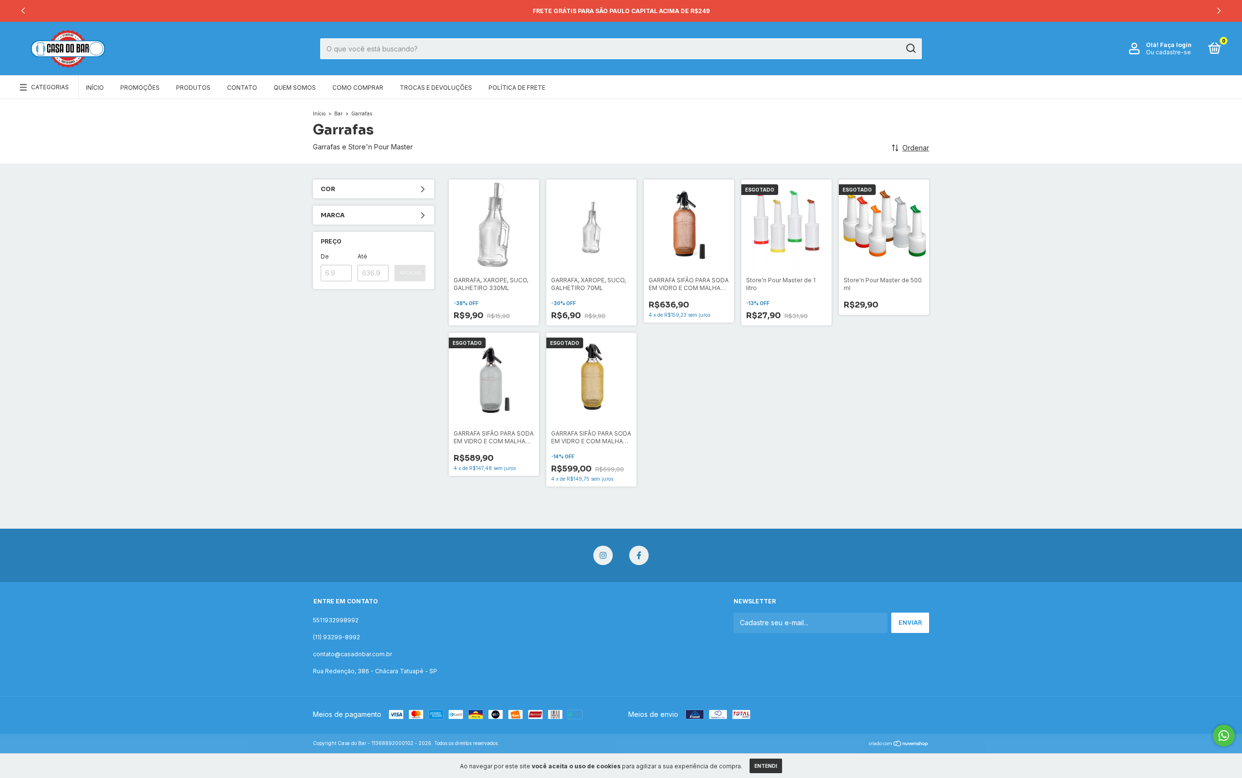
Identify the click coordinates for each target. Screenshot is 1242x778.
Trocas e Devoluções (436, 87)
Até (362, 256)
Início (95, 87)
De (325, 256)
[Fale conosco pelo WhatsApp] (1224, 735)
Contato (242, 87)
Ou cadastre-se (1168, 52)
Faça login (1176, 45)
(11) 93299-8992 (336, 637)
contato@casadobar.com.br (352, 654)
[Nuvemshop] (898, 744)
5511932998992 (336, 620)
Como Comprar (357, 87)
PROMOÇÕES (140, 87)
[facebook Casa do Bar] (639, 555)
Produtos (193, 87)
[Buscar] (910, 48)
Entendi (765, 766)
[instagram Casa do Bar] (603, 555)
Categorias (50, 87)
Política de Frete (517, 87)
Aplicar (410, 273)
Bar (338, 113)
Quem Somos (295, 87)
